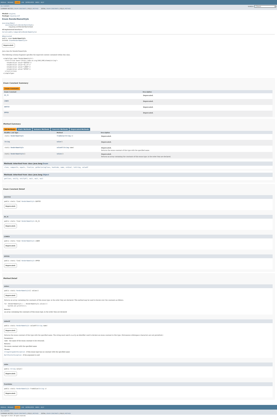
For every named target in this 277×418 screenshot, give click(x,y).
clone (6, 167)
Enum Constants (20, 8)
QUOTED (6, 107)
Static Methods (24, 129)
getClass (7, 178)
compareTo (14, 167)
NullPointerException (13, 355)
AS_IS (6, 95)
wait (31, 178)
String (68, 136)
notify (15, 178)
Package (11, 2)
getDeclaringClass (42, 167)
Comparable (17, 32)
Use (22, 2)
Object (46, 175)
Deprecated (29, 2)
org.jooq (12, 13)
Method (35, 8)
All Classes (5, 6)
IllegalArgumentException (14, 352)
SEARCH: (251, 6)
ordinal (69, 167)
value (59, 142)
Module (3, 2)
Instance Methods (41, 129)
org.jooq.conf (15, 16)
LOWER (6, 101)
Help (42, 2)
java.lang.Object (8, 23)
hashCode (55, 167)
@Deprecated (7, 36)
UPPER (6, 112)
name (62, 167)
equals (22, 167)
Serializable (7, 32)
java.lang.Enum (11, 25)
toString (76, 167)
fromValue (60, 136)
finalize (30, 167)
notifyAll (24, 178)
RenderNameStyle (25, 25)
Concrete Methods (60, 129)
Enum (11, 40)
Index (37, 2)
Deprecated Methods (80, 129)
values (59, 154)
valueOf (60, 147)
